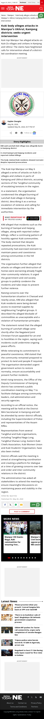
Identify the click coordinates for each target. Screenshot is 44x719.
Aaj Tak (39, 2)
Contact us (22, 703)
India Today (31, 2)
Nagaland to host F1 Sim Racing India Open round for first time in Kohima (29, 652)
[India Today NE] (15, 8)
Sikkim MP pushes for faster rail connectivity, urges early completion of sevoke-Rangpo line (28, 631)
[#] (16, 505)
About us (10, 703)
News (3, 15)
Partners (34, 707)
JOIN (33, 505)
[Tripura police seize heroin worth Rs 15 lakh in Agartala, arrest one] (7, 642)
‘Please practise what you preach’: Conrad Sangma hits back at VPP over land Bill (27, 607)
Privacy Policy (36, 703)
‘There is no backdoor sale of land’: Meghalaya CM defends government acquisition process (27, 618)
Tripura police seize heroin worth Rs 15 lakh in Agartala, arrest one (27, 642)
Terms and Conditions (18, 707)
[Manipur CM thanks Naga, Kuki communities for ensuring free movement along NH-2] (15, 528)
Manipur (11, 15)
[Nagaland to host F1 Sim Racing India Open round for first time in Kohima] (7, 653)
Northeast (23, 2)
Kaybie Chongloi (14, 121)
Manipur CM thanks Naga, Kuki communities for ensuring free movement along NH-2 (15, 541)
